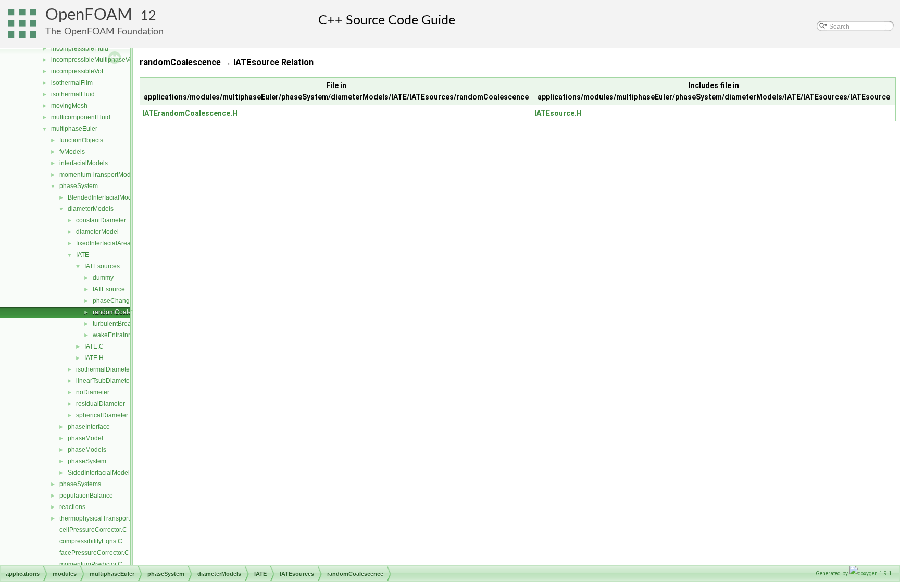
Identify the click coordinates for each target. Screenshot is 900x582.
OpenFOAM (88, 15)
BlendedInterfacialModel (102, 197)
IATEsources (102, 266)
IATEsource (109, 289)
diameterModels (91, 209)
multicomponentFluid (80, 117)
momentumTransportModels (99, 174)
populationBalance (86, 495)
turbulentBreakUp (118, 323)
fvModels (72, 151)
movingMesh (69, 105)
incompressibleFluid (79, 48)
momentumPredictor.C (90, 564)
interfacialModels (83, 163)
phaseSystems (80, 484)
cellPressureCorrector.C (93, 530)
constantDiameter (101, 220)
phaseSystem (78, 186)
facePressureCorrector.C (94, 552)
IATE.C (94, 346)
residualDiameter (100, 403)
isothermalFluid (73, 94)
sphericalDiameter (102, 415)
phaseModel (85, 438)
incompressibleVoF (78, 71)
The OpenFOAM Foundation (104, 31)
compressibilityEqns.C (90, 541)
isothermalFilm (72, 82)
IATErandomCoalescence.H (190, 113)
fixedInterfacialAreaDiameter (116, 243)
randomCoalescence (122, 312)
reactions (72, 507)
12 (148, 15)
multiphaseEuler (74, 128)
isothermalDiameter (104, 369)
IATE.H (94, 358)
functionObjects (81, 140)
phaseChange (113, 300)
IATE (82, 254)
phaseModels (87, 449)
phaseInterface (89, 426)
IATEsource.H (558, 113)
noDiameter (92, 392)
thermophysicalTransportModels (105, 518)
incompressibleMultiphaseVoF (93, 60)
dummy (103, 277)
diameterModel (97, 232)
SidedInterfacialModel (99, 472)
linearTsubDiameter (104, 381)
